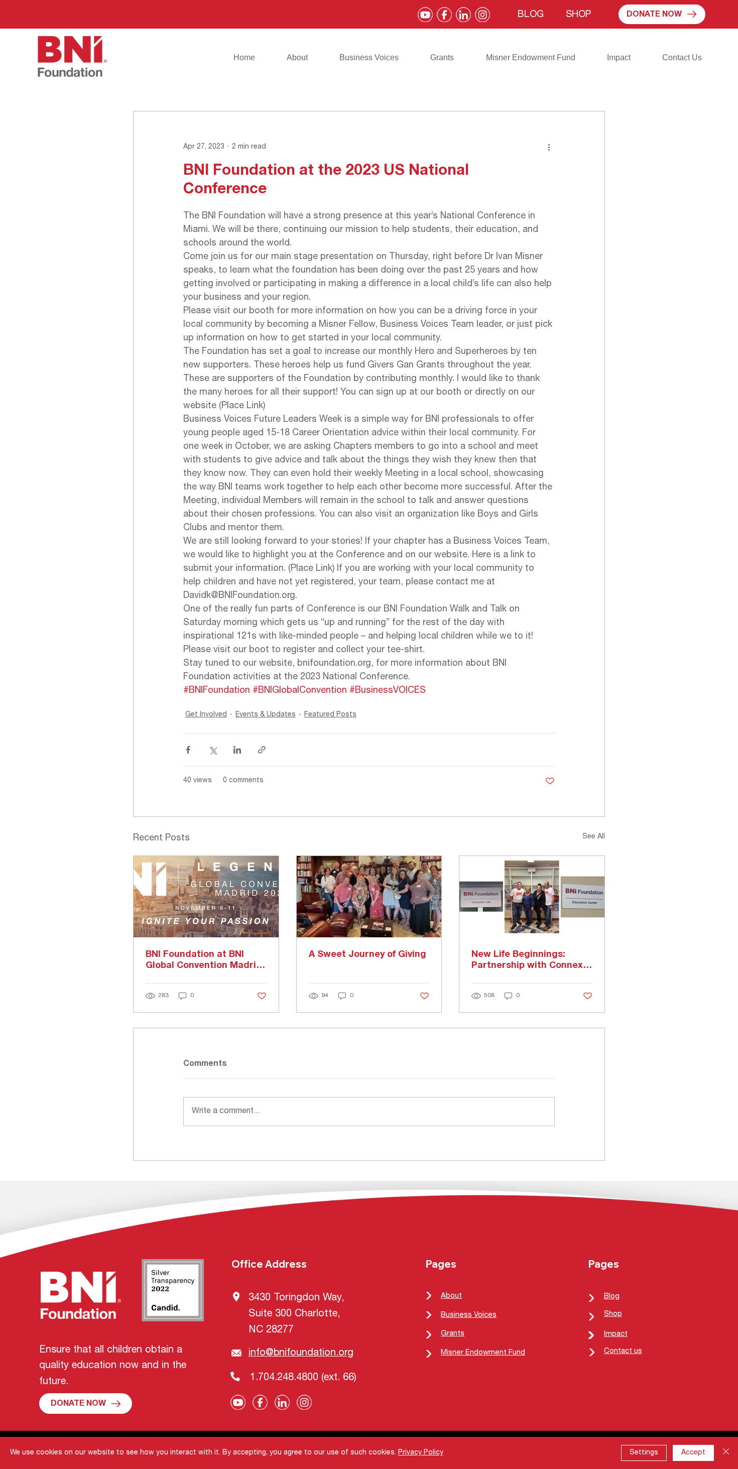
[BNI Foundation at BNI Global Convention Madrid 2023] (206, 896)
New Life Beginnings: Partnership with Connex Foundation (527, 960)
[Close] (726, 1453)
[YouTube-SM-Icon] (425, 14)
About (451, 1296)
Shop (613, 1314)
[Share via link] (262, 750)
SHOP (578, 15)
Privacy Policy (420, 1452)
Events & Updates (265, 714)
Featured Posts (330, 714)
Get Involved (206, 714)
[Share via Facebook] (188, 750)
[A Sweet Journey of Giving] (369, 896)
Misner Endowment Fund (483, 1353)
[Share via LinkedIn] (237, 750)
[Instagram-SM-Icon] (482, 14)
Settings (644, 1452)
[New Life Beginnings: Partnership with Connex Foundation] (531, 896)
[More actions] (549, 148)
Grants (452, 1333)
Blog (612, 1296)
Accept (693, 1452)
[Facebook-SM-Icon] (444, 14)
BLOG (531, 15)
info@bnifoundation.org (301, 1354)
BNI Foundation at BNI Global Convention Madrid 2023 (204, 960)
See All (593, 836)
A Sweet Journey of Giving (367, 954)
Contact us (623, 1351)
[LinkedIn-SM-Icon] (463, 14)
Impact (616, 1334)
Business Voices (469, 1315)
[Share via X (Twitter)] (212, 750)
